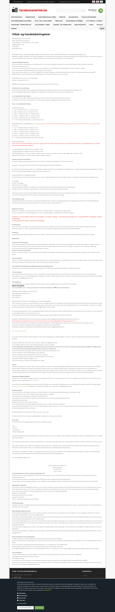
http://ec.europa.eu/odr (21, 386)
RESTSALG (100, 24)
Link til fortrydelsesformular (19, 331)
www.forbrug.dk (34, 380)
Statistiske (22, 600)
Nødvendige (22, 593)
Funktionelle (22, 598)
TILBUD (91, 24)
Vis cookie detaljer (21, 603)
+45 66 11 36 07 (17, 577)
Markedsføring (23, 595)
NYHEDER (14, 28)
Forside (85, 575)
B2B (102, 28)
